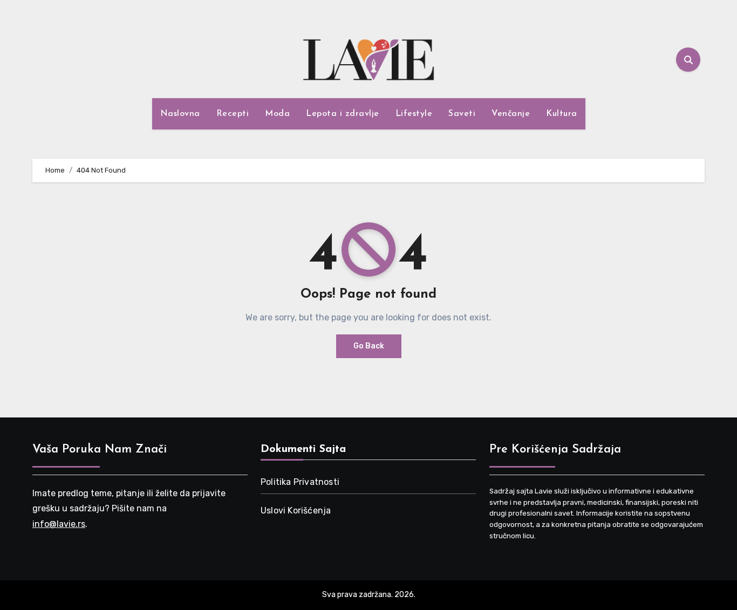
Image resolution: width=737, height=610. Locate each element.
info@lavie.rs (58, 523)
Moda (277, 113)
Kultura (561, 113)
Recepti (232, 113)
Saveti (461, 113)
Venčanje (511, 113)
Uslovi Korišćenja (296, 510)
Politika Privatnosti (300, 482)
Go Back (368, 346)
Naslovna (180, 113)
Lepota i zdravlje (342, 113)
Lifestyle (414, 113)
